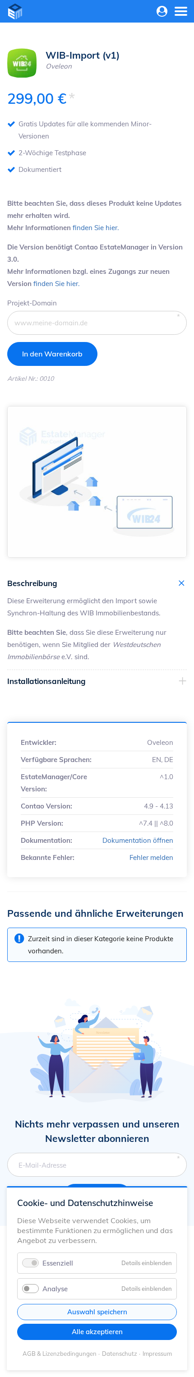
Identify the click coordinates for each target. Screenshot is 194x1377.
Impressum (157, 1353)
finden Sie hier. (96, 227)
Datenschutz (119, 1353)
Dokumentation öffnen (137, 840)
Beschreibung (32, 583)
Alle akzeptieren (97, 1331)
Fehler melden (151, 857)
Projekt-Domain (32, 302)
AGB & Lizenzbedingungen (60, 1353)
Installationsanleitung (46, 681)
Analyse (55, 1289)
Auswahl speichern (97, 1312)
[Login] (162, 11)
